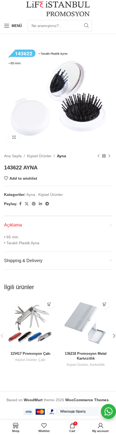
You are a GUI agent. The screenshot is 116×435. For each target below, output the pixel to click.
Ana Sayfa (13, 156)
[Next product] (109, 156)
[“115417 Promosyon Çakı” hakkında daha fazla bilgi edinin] (49, 304)
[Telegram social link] (47, 204)
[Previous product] (98, 156)
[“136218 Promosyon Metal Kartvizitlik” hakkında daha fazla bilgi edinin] (104, 304)
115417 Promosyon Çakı (30, 354)
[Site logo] (58, 8)
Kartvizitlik (97, 365)
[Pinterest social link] (33, 204)
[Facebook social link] (20, 204)
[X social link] (26, 204)
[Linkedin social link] (40, 204)
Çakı (42, 360)
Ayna (61, 156)
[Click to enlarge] (14, 137)
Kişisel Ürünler (39, 156)
